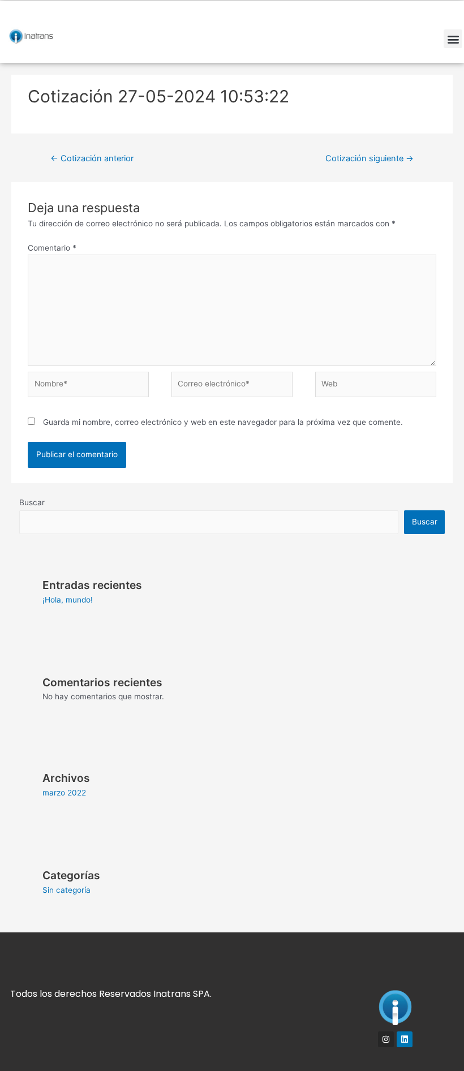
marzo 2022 (64, 792)
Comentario (52, 247)
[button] (453, 38)
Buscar (32, 502)
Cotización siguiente (369, 158)
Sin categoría (66, 889)
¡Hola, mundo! (67, 599)
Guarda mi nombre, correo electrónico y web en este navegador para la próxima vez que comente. (223, 422)
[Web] (375, 386)
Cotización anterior (92, 158)
